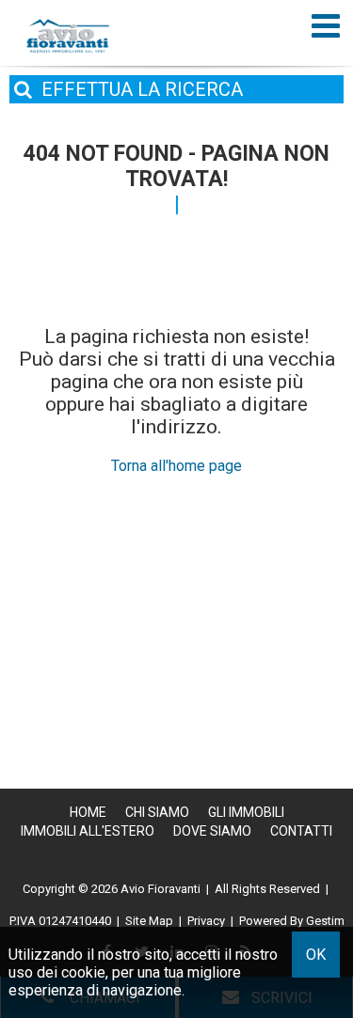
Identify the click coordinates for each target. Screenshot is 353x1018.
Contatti (301, 830)
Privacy (206, 921)
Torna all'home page (176, 466)
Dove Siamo (212, 830)
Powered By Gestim (292, 921)
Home (88, 812)
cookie (83, 972)
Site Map (149, 921)
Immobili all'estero (87, 830)
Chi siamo (157, 812)
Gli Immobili (246, 812)
